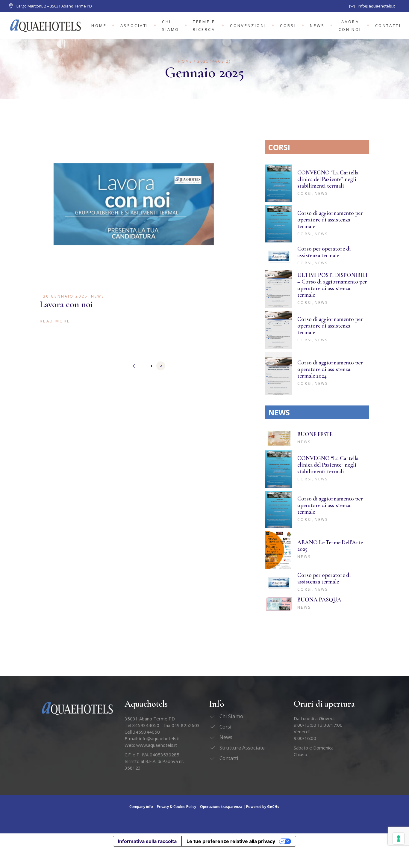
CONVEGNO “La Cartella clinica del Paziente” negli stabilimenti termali (327, 179)
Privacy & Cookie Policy (176, 806)
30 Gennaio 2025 (65, 296)
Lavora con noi (66, 304)
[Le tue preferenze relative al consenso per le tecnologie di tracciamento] (398, 838)
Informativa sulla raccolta (147, 841)
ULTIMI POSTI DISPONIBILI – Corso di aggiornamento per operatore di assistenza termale (332, 285)
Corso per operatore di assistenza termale (324, 252)
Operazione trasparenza (221, 806)
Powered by (263, 806)
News (97, 296)
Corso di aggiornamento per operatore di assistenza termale (330, 219)
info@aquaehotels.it (159, 738)
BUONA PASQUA (319, 599)
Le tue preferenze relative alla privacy (231, 841)
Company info (141, 806)
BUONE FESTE (315, 434)
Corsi (304, 193)
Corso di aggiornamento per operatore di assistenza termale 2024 (330, 369)
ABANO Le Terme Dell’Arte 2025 (330, 545)
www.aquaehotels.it (156, 745)
